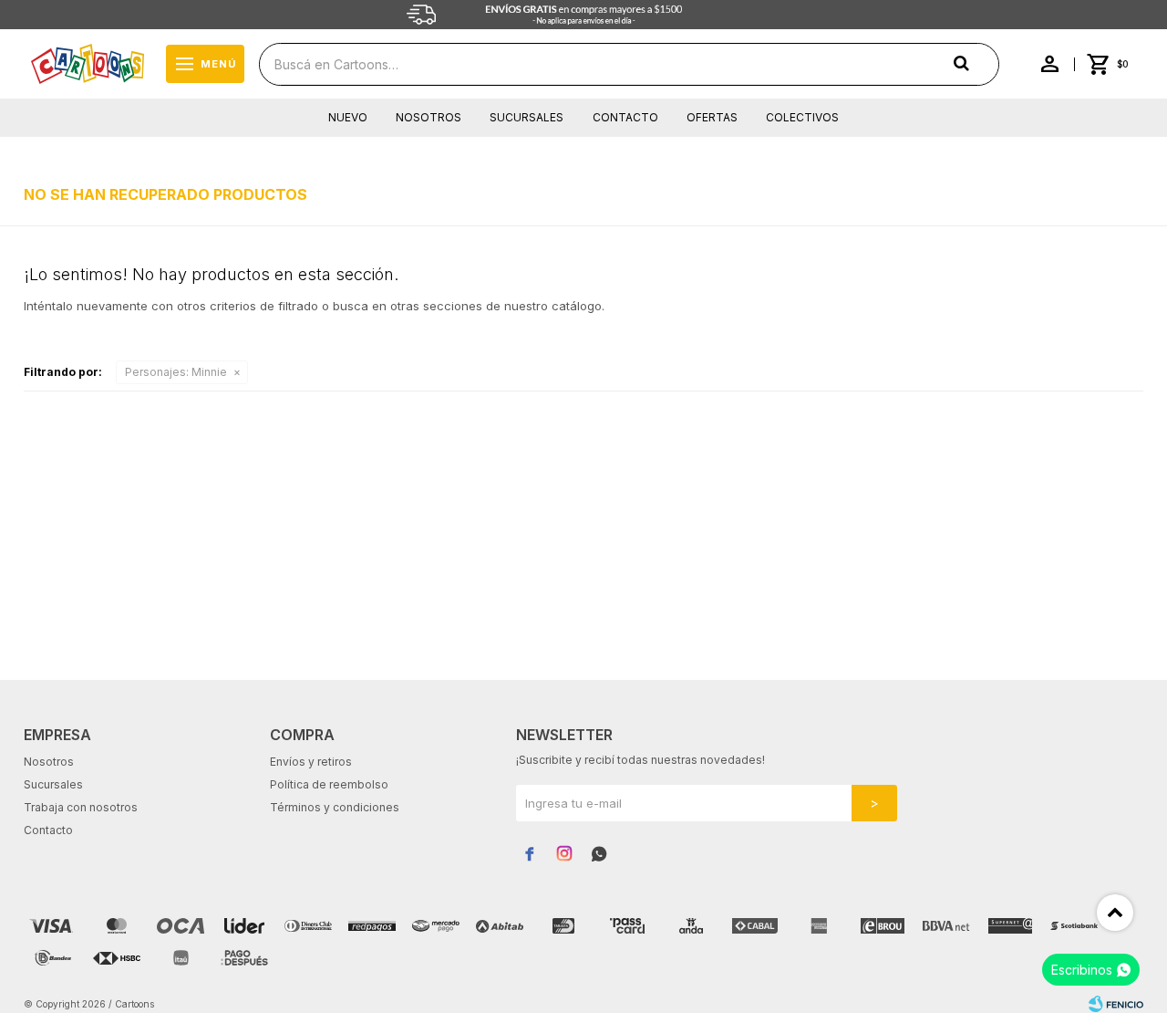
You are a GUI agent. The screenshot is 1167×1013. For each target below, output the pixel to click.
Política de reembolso (329, 784)
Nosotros (428, 117)
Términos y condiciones (334, 807)
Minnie (176, 372)
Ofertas (712, 117)
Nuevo (347, 117)
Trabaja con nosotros (81, 807)
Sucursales (526, 117)
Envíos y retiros (311, 761)
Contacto (625, 117)
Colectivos (802, 117)
